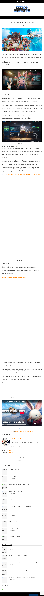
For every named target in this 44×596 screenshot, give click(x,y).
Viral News (22, 594)
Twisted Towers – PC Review (15, 528)
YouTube (12, 431)
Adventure (11, 452)
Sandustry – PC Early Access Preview (16, 476)
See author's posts (16, 446)
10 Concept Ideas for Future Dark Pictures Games (19, 555)
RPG (14, 452)
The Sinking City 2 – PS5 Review (15, 491)
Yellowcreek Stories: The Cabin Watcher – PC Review (20, 484)
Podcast (31, 431)
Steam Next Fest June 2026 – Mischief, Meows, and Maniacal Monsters (23, 547)
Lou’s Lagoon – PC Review (14, 513)
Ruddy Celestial (16, 438)
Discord (28, 431)
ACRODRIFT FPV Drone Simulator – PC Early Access (20, 506)
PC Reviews (9, 450)
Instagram (24, 431)
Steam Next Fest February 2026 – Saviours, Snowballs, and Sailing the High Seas (25, 562)
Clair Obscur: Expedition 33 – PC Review (30, 458)
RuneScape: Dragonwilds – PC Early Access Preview (13, 459)
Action (8, 452)
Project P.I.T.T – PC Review (14, 536)
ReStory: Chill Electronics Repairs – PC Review (18, 499)
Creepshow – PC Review (14, 469)
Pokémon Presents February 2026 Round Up (18, 570)
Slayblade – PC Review (13, 521)
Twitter (20, 431)
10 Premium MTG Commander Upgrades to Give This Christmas (22, 577)
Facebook (17, 431)
